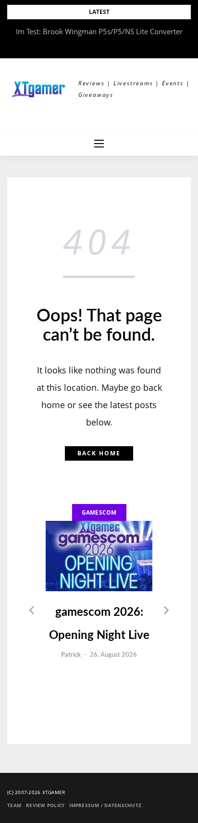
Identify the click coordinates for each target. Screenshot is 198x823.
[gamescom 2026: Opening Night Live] (99, 556)
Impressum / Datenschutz (105, 805)
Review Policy (45, 805)
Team (14, 805)
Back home (99, 453)
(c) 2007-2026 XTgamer (36, 792)
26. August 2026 (113, 655)
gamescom (99, 512)
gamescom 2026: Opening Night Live (99, 624)
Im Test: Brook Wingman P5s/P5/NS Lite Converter (99, 31)
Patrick (71, 655)
